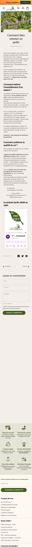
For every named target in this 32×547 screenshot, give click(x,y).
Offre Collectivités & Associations (10, 540)
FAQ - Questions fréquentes (8, 535)
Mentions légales (5, 510)
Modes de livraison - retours (8, 524)
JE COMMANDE (25, 2)
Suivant (25, 266)
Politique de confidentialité (8, 507)
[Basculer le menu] (3, 8)
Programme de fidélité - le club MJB (10, 538)
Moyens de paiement (6, 527)
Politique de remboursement (8, 515)
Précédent (8, 266)
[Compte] (23, 7)
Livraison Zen (4, 532)
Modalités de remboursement (9, 530)
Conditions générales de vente (9, 504)
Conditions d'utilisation (7, 512)
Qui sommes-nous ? (6, 502)
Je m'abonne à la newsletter (13, 490)
